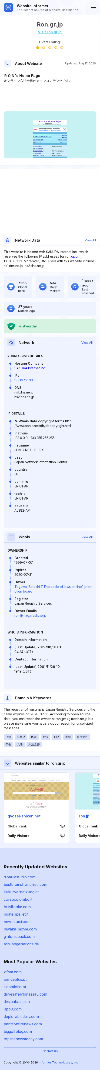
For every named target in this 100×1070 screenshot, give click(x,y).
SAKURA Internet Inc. (30, 368)
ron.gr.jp (71, 256)
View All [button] (90, 240)
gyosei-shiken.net (24, 816)
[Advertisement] (50, 97)
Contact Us (50, 1051)
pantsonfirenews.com (23, 1024)
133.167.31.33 (23, 380)
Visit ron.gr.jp (50, 32)
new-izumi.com (17, 921)
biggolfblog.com (18, 1031)
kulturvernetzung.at (21, 892)
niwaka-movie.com (20, 929)
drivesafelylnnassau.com (25, 994)
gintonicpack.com (19, 936)
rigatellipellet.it (16, 914)
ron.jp (84, 816)
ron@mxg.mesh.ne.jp (30, 615)
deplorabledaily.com (21, 1016)
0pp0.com (13, 1009)
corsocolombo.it (18, 899)
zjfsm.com (13, 972)
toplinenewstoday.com (23, 1039)
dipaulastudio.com (19, 877)
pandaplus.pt (15, 979)
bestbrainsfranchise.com (25, 884)
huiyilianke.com (17, 906)
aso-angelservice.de (21, 944)
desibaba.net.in (17, 1001)
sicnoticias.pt (15, 986)
